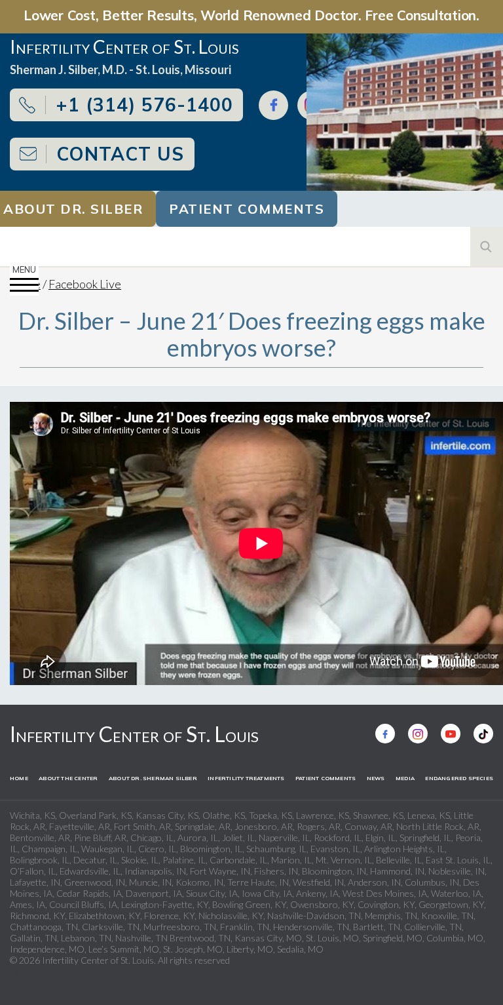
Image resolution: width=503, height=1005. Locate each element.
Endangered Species (459, 778)
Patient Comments (246, 209)
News (376, 778)
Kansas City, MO (268, 937)
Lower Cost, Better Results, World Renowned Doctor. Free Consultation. (251, 15)
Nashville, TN (141, 937)
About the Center (68, 778)
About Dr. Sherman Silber (153, 778)
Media (405, 778)
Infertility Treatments (246, 778)
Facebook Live (84, 284)
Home (19, 778)
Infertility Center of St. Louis (134, 734)
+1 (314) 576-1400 (144, 104)
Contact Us (120, 153)
